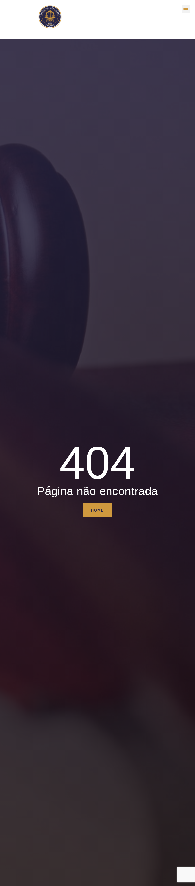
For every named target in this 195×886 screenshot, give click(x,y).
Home (97, 510)
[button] (186, 9)
